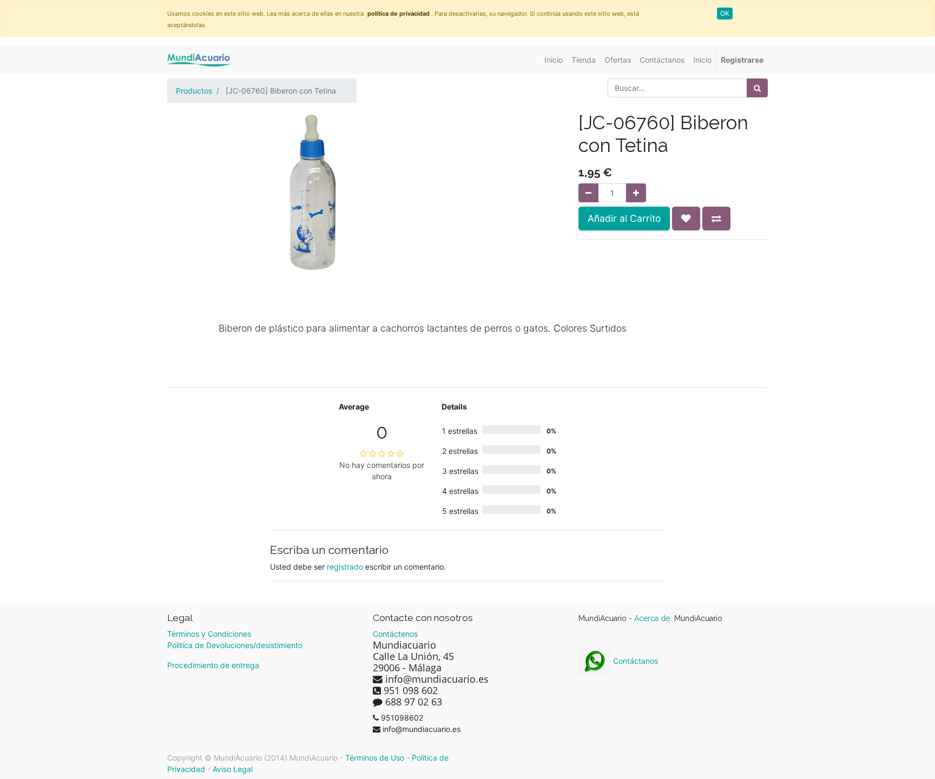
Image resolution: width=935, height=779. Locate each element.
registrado (345, 566)
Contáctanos (634, 660)
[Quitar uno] (588, 192)
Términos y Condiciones (209, 633)
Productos (194, 90)
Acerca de (653, 618)
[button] (686, 218)
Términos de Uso (374, 757)
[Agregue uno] (636, 192)
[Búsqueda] (757, 87)
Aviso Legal (233, 769)
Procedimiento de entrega (213, 665)
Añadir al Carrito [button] (624, 218)
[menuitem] (553, 60)
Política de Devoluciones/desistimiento (234, 645)
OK (724, 13)
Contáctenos (395, 633)
